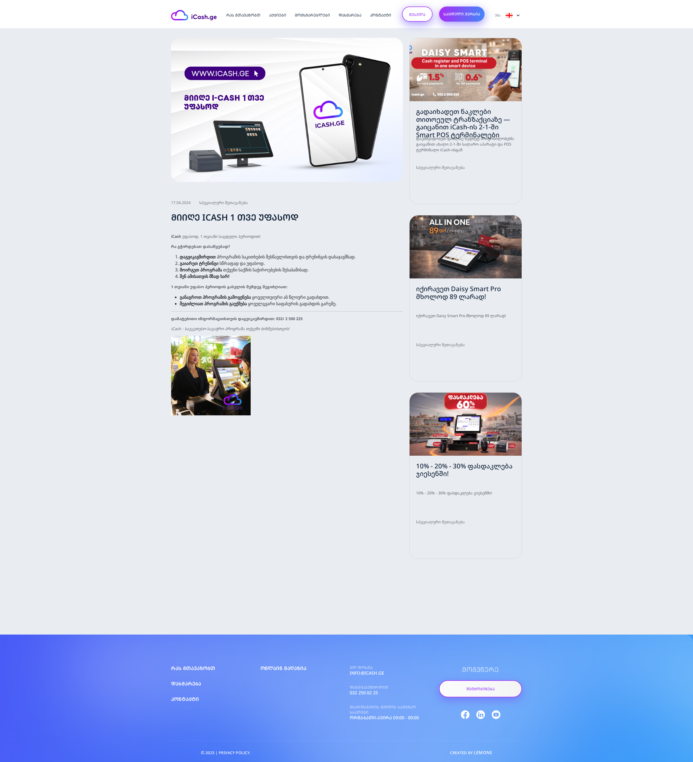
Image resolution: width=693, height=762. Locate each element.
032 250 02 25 (364, 693)
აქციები (277, 15)
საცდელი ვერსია (461, 14)
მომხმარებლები (312, 15)
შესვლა (417, 14)
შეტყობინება (480, 688)
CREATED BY (471, 753)
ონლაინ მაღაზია (283, 668)
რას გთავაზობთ (243, 15)
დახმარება (350, 15)
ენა (498, 15)
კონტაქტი (380, 15)
